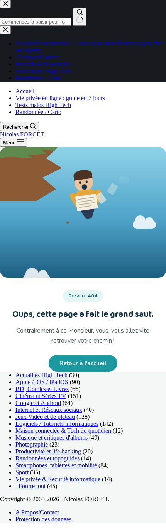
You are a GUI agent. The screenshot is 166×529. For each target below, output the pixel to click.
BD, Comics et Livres (42, 389)
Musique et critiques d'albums (51, 437)
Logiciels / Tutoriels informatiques (56, 423)
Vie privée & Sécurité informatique (57, 479)
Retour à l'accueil (83, 363)
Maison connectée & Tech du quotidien (63, 430)
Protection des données (43, 519)
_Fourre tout (30, 486)
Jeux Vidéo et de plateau (45, 416)
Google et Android (38, 403)
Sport (22, 472)
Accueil (24, 91)
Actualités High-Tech (41, 375)
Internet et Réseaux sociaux (48, 409)
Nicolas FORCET (22, 134)
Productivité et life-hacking (48, 451)
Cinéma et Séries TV (40, 396)
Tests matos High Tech (43, 105)
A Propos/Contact (37, 512)
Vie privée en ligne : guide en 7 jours (60, 98)
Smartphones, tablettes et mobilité (56, 465)
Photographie (31, 444)
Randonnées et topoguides (47, 458)
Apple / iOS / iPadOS (41, 382)
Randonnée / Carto (38, 112)
